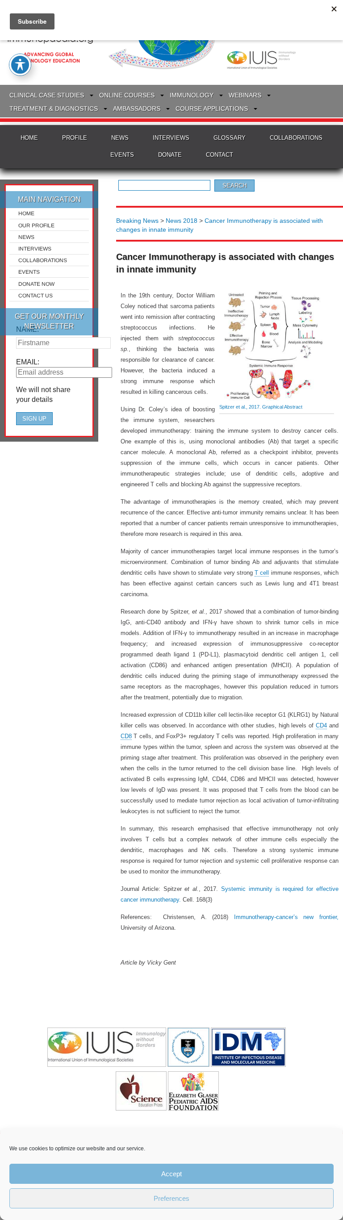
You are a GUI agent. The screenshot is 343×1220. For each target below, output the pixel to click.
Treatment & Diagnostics (53, 108)
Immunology (191, 95)
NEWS (120, 137)
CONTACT (219, 154)
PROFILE (74, 137)
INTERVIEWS (171, 137)
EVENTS (122, 154)
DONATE (170, 154)
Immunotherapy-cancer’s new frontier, (283, 917)
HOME (29, 137)
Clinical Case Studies (46, 95)
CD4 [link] (321, 725)
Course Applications (212, 108)
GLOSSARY (229, 137)
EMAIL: (27, 362)
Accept (171, 1174)
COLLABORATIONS (296, 137)
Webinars (245, 95)
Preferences (171, 1198)
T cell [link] (262, 572)
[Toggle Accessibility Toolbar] (20, 64)
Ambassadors (136, 108)
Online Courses (127, 95)
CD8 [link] (126, 736)
